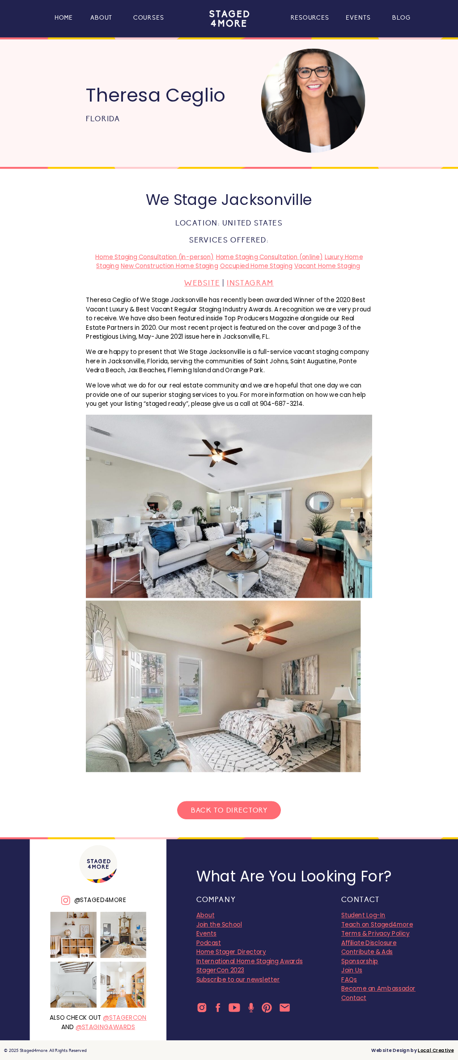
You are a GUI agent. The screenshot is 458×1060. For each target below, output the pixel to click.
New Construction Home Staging (169, 266)
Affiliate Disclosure (369, 942)
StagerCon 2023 (220, 970)
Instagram (250, 283)
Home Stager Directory (231, 952)
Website (202, 283)
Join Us (351, 970)
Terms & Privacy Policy (375, 933)
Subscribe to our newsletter (238, 979)
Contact (353, 997)
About (205, 915)
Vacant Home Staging (327, 266)
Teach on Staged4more (377, 924)
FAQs (349, 979)
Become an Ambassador (378, 988)
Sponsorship (359, 961)
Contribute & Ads (367, 952)
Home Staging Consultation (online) (269, 256)
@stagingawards (105, 1026)
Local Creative (436, 1050)
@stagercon (124, 1017)
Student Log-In (363, 915)
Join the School (219, 924)
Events (206, 933)
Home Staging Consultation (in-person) (154, 256)
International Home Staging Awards (249, 961)
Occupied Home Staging (256, 266)
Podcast (208, 942)
